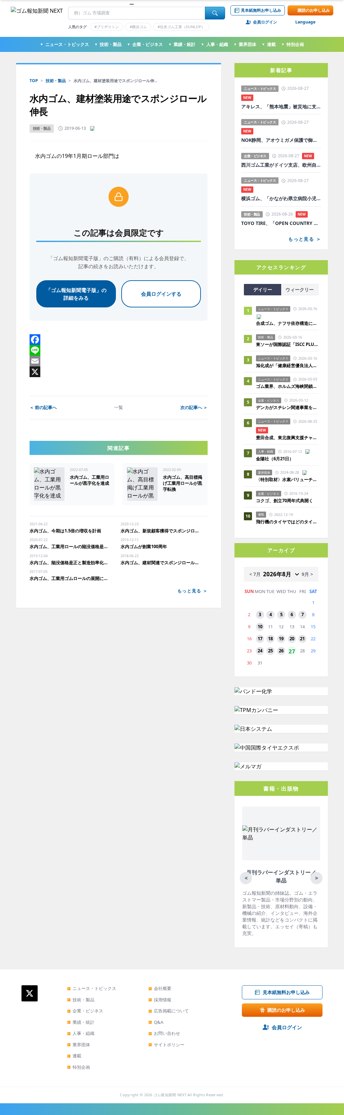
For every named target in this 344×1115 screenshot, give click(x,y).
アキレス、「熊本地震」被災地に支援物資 (281, 107)
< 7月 (255, 574)
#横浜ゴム (138, 26)
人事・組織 (214, 44)
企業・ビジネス (145, 44)
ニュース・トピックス (64, 44)
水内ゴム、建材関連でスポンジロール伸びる (161, 562)
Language (305, 22)
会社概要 (159, 988)
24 (260, 651)
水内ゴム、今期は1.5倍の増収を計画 (65, 530)
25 (270, 651)
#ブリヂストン (106, 26)
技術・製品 (108, 44)
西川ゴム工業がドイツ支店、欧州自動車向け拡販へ (281, 165)
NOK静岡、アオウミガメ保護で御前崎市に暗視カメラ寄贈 (281, 140)
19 (281, 639)
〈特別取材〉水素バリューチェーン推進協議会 (287, 479)
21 (302, 639)
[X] (119, 371)
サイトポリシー (166, 1045)
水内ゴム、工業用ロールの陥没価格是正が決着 (70, 546)
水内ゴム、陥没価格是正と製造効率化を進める (70, 562)
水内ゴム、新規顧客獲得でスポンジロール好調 (161, 530)
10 (260, 627)
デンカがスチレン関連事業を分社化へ (287, 407)
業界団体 (244, 44)
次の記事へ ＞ (194, 407)
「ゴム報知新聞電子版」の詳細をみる (76, 294)
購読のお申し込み (314, 10)
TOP (34, 80)
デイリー (262, 289)
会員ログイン (265, 22)
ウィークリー (300, 289)
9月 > (307, 574)
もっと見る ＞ (192, 591)
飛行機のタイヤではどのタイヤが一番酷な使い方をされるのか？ (287, 521)
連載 (269, 44)
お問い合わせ (164, 1033)
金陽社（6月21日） (275, 458)
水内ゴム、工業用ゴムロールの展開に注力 (70, 578)
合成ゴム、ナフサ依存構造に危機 (287, 323)
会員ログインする (161, 293)
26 (281, 651)
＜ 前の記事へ (43, 407)
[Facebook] (119, 339)
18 (270, 639)
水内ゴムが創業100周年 (144, 546)
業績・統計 (182, 44)
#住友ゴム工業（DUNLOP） (181, 26)
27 (292, 651)
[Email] (119, 361)
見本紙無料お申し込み (261, 10)
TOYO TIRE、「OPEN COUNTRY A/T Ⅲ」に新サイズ (281, 223)
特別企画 (292, 44)
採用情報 (159, 1000)
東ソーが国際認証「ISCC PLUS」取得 (287, 344)
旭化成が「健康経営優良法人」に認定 (287, 365)
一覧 (118, 407)
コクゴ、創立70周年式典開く (284, 500)
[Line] (119, 350)
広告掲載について (168, 1011)
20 (292, 639)
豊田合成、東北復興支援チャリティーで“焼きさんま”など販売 (287, 437)
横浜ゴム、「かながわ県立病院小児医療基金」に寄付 (281, 198)
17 (260, 639)
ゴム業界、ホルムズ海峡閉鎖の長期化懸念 (287, 386)
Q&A (155, 1022)
